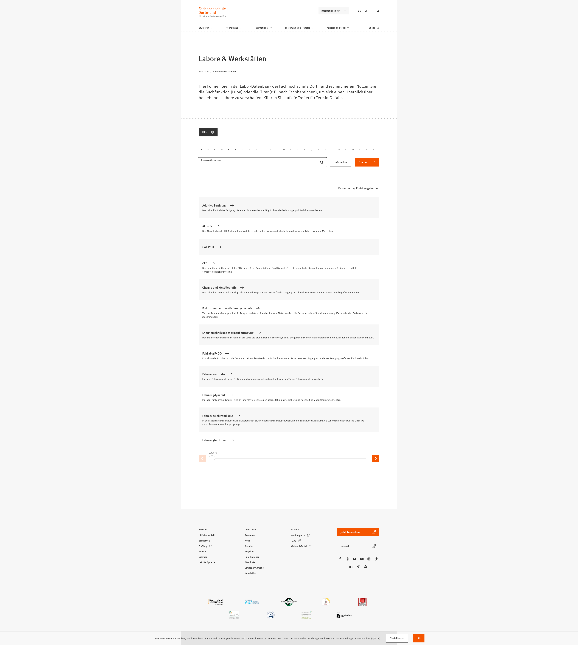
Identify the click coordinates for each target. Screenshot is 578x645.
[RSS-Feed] (365, 566)
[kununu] (358, 566)
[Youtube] (361, 559)
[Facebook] (340, 559)
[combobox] (262, 163)
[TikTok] (376, 559)
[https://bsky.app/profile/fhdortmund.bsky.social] (354, 559)
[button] (220, 530)
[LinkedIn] (350, 566)
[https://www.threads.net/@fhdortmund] (347, 559)
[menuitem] (205, 27)
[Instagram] (369, 559)
